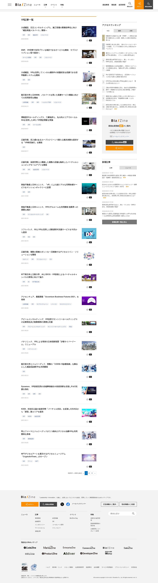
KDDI (29, 416)
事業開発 (38, 518)
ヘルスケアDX (46, 102)
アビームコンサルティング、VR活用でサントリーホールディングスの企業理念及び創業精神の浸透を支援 (49, 320)
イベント (54, 4)
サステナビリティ (65, 304)
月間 (131, 31)
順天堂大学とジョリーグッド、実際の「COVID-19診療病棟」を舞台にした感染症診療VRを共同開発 (49, 365)
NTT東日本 (36, 282)
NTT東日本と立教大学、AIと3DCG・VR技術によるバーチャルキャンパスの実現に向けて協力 (49, 275)
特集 (62, 4)
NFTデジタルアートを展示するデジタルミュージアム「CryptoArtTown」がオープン (43, 455)
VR (24, 35)
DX (29, 35)
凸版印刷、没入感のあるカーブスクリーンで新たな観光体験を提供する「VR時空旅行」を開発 (50, 141)
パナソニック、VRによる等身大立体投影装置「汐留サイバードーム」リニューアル (48, 343)
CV (51, 259)
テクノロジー (56, 528)
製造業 (114, 4)
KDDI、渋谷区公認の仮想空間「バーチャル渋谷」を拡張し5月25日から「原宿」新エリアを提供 (50, 410)
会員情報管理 (79, 567)
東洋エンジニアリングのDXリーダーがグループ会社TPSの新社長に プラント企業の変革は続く (121, 54)
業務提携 (31, 439)
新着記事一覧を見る (119, 222)
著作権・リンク (57, 567)
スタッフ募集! (68, 567)
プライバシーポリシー (122, 567)
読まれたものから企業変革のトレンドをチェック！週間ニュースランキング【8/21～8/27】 (119, 185)
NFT (36, 461)
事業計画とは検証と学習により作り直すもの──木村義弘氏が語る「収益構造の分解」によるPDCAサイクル (121, 98)
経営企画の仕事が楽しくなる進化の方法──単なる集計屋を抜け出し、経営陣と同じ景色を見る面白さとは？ (121, 107)
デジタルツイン (41, 259)
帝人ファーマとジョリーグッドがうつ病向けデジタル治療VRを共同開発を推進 (49, 432)
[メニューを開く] (9, 4)
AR (38, 102)
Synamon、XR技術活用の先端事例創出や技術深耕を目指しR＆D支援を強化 (49, 387)
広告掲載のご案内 (109, 504)
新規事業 (106, 4)
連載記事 (38, 531)
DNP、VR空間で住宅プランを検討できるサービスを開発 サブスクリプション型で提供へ (49, 51)
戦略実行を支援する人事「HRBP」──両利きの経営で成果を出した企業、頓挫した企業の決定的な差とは (121, 38)
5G (29, 237)
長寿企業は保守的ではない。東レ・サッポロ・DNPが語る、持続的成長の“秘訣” (120, 60)
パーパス (54, 304)
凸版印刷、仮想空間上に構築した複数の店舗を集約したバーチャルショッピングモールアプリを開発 (50, 163)
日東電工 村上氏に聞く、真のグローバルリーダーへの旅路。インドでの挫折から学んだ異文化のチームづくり (121, 46)
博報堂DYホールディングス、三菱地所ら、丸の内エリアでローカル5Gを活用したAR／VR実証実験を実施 (49, 118)
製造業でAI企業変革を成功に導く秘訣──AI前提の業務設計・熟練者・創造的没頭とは (119, 176)
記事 (45, 4)
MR (34, 394)
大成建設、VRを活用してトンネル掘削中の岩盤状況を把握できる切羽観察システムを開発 (49, 73)
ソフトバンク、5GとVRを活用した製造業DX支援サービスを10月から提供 (49, 230)
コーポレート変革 (58, 524)
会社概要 (96, 567)
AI (28, 282)
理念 (70, 326)
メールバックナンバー (121, 136)
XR (29, 192)
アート (30, 461)
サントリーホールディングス (57, 326)
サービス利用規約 (107, 567)
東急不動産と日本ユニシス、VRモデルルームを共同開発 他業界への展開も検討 (49, 208)
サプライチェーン (42, 304)
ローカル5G (37, 125)
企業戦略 (25, 102)
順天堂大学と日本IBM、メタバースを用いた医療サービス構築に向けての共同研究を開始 (49, 96)
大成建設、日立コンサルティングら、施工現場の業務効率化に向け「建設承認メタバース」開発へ (49, 29)
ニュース (37, 4)
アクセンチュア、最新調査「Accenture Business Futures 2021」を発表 (50, 298)
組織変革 (38, 521)
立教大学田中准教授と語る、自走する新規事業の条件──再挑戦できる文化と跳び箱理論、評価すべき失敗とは (121, 89)
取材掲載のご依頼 (128, 504)
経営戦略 (55, 518)
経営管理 (122, 4)
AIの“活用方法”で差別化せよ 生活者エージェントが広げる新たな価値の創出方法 (121, 75)
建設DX (35, 35)
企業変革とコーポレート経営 (95, 530)
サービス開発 (27, 57)
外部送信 (134, 567)
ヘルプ (48, 567)
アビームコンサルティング (36, 326)
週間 (119, 31)
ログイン (120, 148)
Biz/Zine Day (74, 518)
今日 (108, 31)
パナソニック (32, 349)
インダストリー (40, 524)
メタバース (44, 35)
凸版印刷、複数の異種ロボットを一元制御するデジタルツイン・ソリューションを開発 (50, 253)
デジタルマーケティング (35, 214)
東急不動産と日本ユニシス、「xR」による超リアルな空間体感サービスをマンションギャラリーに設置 (49, 186)
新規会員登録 (120, 142)
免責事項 (88, 567)
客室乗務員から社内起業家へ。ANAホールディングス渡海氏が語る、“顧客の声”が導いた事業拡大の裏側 (121, 68)
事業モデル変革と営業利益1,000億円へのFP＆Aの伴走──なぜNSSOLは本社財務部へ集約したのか (119, 215)
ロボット (25, 259)
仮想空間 (36, 169)
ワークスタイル (40, 528)
